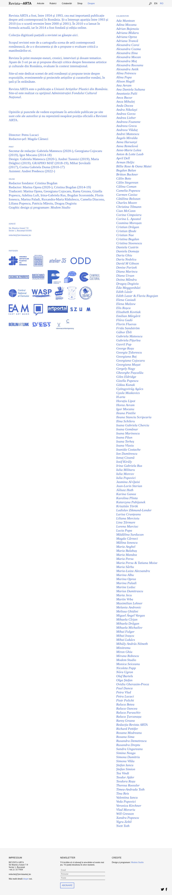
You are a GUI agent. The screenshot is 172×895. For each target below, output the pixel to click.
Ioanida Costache (128, 449)
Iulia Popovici (126, 478)
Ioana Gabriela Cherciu (132, 425)
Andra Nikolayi (126, 109)
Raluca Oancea (126, 708)
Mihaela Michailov (129, 627)
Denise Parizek (126, 267)
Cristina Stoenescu (129, 243)
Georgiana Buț (126, 356)
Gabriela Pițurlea (128, 340)
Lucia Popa (124, 530)
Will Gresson (125, 813)
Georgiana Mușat (128, 364)
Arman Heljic (125, 162)
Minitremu (123, 648)
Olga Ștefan (124, 680)
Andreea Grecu (126, 126)
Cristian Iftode (126, 231)
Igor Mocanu (125, 409)
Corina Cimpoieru (128, 215)
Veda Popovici (126, 801)
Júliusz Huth (124, 490)
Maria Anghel (125, 546)
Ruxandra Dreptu (128, 745)
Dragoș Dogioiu (127, 283)
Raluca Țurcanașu (128, 716)
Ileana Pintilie (126, 413)
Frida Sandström (128, 328)
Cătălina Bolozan (128, 198)
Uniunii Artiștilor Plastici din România (80, 89)
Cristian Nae (125, 235)
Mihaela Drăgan (127, 623)
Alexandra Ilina (127, 53)
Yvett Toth (123, 826)
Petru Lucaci (125, 696)
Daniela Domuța (127, 251)
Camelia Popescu (128, 190)
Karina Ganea (126, 494)
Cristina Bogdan (127, 239)
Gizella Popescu (127, 380)
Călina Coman (126, 186)
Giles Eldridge (126, 376)
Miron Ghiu (124, 652)
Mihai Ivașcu (125, 635)
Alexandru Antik (127, 69)
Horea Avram (125, 405)
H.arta (120, 397)
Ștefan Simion (125, 769)
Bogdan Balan (126, 170)
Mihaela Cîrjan (126, 619)
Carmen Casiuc (127, 194)
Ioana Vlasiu (125, 445)
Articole (40, 3)
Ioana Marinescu (128, 433)
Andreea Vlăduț (127, 130)
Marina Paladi (126, 583)
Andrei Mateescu (127, 134)
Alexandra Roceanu (129, 65)
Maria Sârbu (125, 567)
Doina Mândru (126, 279)
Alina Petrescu (126, 73)
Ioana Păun (124, 437)
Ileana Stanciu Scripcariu (133, 417)
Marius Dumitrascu (129, 591)
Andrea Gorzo (126, 113)
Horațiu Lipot (125, 401)
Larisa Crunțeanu (128, 514)
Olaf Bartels (124, 676)
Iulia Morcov (125, 474)
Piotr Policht (125, 700)
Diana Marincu (126, 271)
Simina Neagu (126, 753)
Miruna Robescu (127, 656)
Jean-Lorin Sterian (129, 486)
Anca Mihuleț (125, 101)
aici (75, 35)
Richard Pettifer (127, 728)
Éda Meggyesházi (128, 287)
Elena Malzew (126, 304)
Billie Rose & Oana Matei (133, 166)
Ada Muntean (125, 20)
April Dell (123, 158)
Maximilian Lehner (129, 603)
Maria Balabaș (126, 550)
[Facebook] (166, 889)
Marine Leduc (125, 587)
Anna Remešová (127, 146)
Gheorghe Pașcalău (129, 372)
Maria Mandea (126, 554)
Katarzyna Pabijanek (130, 502)
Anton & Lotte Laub (130, 154)
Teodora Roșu (125, 781)
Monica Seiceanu (128, 664)
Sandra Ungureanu (129, 749)
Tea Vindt (122, 773)
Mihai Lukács (125, 639)
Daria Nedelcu (126, 259)
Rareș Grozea (125, 720)
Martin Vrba (124, 599)
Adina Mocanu (126, 24)
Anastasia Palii (126, 93)
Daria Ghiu (124, 255)
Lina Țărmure (125, 522)
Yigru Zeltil (124, 822)
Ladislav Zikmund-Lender (134, 510)
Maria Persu (125, 559)
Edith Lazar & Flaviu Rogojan (137, 296)
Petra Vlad (123, 692)
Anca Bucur (124, 97)
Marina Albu (125, 575)
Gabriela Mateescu (129, 336)
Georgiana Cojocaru (130, 360)
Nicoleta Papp (126, 668)
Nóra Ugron (124, 672)
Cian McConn (126, 211)
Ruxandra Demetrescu (131, 741)
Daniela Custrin (127, 247)
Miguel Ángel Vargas (130, 615)
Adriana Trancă (127, 41)
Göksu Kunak (125, 385)
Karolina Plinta (127, 498)
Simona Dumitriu (128, 757)
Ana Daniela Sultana (130, 89)
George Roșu (125, 348)
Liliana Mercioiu (127, 518)
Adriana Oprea (126, 37)
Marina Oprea (126, 579)
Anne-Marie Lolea (128, 150)
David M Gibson (127, 263)
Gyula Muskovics (128, 393)
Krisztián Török (127, 506)
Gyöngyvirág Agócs (129, 389)
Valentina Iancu (127, 797)
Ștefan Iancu (124, 765)
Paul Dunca (124, 688)
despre (26, 879)
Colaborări (67, 3)
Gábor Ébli (124, 332)
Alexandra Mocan (128, 57)
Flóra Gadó (124, 320)
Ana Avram (123, 85)
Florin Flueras (126, 324)
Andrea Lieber (126, 117)
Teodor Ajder (125, 777)
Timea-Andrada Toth (130, 789)
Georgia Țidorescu (129, 352)
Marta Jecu (124, 595)
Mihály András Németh (132, 643)
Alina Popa (124, 77)
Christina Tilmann (128, 207)
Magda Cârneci (127, 538)
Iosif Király (124, 461)
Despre (91, 3)
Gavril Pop (123, 344)
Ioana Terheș (125, 441)
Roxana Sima (125, 737)
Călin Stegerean (127, 182)
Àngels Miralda (127, 138)
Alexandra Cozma (128, 49)
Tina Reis (122, 793)
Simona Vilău (125, 761)
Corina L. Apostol (128, 219)
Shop (79, 3)
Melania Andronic (128, 607)
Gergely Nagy (125, 368)
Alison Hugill (125, 81)
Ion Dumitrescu (126, 453)
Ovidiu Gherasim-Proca (132, 684)
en (155, 3)
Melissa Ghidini (127, 611)
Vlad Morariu (125, 809)
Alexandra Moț (126, 61)
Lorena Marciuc (127, 526)
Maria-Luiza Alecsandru (133, 571)
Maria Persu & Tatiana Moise (136, 563)
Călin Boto (123, 178)
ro (161, 3)
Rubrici (53, 3)
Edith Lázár (124, 291)
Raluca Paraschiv (128, 712)
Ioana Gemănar (127, 429)
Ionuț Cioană (125, 457)
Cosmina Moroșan (129, 223)
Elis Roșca (123, 308)
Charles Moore (126, 202)
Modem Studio (60, 207)
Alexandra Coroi (127, 45)
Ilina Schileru (125, 421)
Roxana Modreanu (129, 733)
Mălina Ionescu (127, 542)
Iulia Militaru (125, 470)
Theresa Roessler (128, 785)
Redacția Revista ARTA (132, 724)
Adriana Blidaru (127, 33)
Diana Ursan (125, 275)
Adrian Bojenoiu (127, 28)
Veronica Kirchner (128, 805)
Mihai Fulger (125, 631)
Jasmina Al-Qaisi (128, 482)
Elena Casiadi (126, 300)
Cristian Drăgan (127, 227)
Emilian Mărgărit (128, 316)
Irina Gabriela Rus (129, 465)
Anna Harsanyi (126, 142)
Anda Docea (124, 105)
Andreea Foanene (128, 122)
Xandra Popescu (127, 817)
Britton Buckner (127, 174)
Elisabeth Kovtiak (128, 312)
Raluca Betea (125, 704)
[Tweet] (162, 889)
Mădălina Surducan (130, 534)
